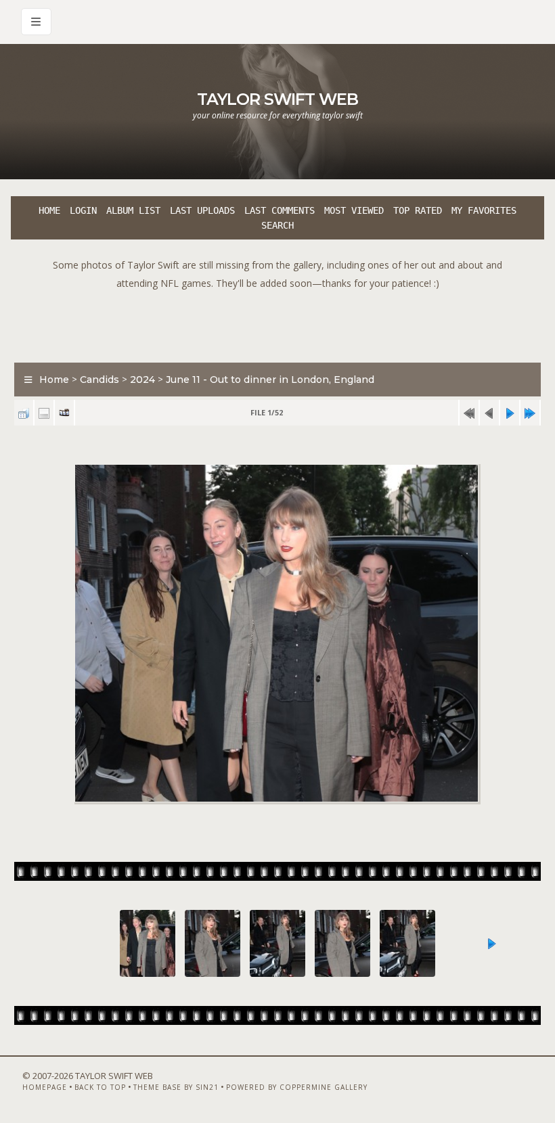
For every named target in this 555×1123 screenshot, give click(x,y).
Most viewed (354, 210)
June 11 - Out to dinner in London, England (270, 379)
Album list (133, 210)
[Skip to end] (529, 413)
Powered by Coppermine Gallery (297, 1087)
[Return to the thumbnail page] (23, 413)
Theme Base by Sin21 (176, 1087)
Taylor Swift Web (277, 99)
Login (83, 210)
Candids (99, 379)
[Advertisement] (277, 322)
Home (49, 210)
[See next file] (509, 413)
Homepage (44, 1087)
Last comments (279, 210)
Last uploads (202, 210)
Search (277, 225)
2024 (142, 379)
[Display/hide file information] (44, 413)
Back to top (100, 1087)
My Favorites (483, 210)
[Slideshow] (64, 413)
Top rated (417, 210)
